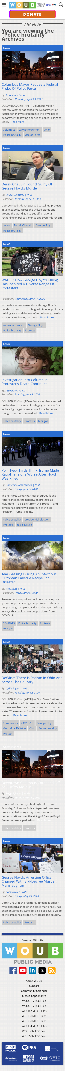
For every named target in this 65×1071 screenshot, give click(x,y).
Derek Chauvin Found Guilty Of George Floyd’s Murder (27, 186)
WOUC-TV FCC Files (34, 1006)
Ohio (47, 129)
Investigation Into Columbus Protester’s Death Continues (24, 382)
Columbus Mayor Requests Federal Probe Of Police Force (30, 86)
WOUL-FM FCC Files (34, 1031)
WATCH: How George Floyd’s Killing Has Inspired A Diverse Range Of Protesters (30, 284)
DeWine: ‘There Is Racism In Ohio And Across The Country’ (32, 680)
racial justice (24, 524)
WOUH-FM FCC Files (34, 1026)
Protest (7, 733)
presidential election (36, 519)
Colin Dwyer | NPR (16, 892)
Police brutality (12, 135)
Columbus (9, 129)
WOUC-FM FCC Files (34, 1021)
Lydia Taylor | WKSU (17, 688)
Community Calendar (34, 991)
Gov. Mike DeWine (14, 728)
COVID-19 (9, 623)
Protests (30, 330)
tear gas (43, 421)
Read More (17, 122)
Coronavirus (10, 723)
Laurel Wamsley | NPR (19, 195)
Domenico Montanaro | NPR (23, 485)
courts (7, 225)
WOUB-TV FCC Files (34, 1001)
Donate (32, 14)
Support (34, 986)
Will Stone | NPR (15, 588)
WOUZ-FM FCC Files (34, 1036)
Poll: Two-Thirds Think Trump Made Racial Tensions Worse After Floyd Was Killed (30, 474)
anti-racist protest (13, 325)
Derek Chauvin (23, 225)
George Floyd (44, 225)
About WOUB (34, 981)
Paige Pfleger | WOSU (18, 793)
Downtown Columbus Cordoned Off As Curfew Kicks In (31, 785)
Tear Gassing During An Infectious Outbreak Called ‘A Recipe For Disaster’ (29, 578)
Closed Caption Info (34, 996)
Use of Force (32, 135)
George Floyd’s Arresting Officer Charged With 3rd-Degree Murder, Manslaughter (29, 881)
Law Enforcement (29, 129)
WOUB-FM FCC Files (34, 1016)
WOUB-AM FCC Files (34, 1011)
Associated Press (15, 95)
